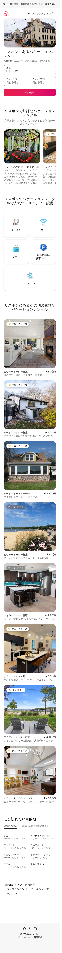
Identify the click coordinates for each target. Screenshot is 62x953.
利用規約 (38, 937)
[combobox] (29, 71)
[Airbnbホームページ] (6, 13)
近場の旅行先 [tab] (10, 825)
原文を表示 (50, 4)
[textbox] (16, 82)
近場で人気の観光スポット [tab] (35, 825)
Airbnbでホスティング (41, 13)
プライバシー (24, 937)
